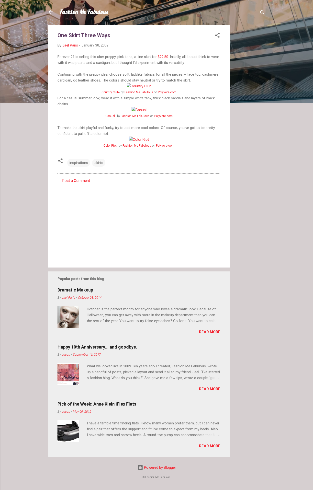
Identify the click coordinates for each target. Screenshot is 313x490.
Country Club (110, 92)
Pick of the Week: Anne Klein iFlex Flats (96, 404)
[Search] (262, 13)
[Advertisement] (249, 98)
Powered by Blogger (159, 467)
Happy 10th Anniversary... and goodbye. (97, 347)
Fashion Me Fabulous (83, 11)
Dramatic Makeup (75, 289)
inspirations (78, 163)
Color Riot (110, 145)
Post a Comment (76, 180)
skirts (98, 163)
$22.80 (163, 57)
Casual (110, 116)
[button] (217, 36)
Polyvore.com (167, 92)
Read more (209, 332)
